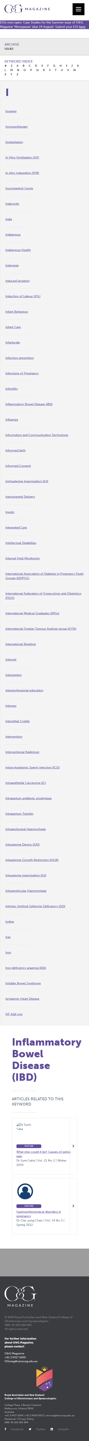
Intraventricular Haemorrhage (25, 891)
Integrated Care (16, 527)
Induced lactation (17, 281)
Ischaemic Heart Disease (22, 999)
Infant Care (13, 327)
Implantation (14, 142)
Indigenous (13, 234)
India (8, 219)
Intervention (13, 737)
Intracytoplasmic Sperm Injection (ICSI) (32, 767)
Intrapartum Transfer (19, 814)
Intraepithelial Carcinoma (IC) (25, 783)
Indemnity (12, 204)
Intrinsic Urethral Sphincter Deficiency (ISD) (35, 906)
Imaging (10, 111)
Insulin (9, 512)
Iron (8, 952)
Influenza (11, 419)
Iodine (9, 922)
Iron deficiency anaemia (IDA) (25, 968)
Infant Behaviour (16, 312)
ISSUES (9, 48)
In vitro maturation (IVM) (22, 173)
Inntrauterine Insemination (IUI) (26, 481)
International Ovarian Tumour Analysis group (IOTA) (40, 629)
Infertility (11, 389)
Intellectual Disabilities (20, 543)
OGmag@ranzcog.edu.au (21, 1361)
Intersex (10, 706)
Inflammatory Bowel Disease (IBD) (28, 404)
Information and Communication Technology (36, 435)
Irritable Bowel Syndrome (23, 983)
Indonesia (12, 265)
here (82, 27)
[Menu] (78, 9)
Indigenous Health (18, 250)
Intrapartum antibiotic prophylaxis (28, 798)
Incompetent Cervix (19, 188)
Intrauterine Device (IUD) (22, 844)
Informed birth (15, 450)
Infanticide (12, 342)
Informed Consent (18, 466)
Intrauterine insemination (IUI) (25, 875)
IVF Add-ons (13, 1014)
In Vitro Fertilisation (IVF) (22, 157)
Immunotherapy (16, 127)
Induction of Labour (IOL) (22, 296)
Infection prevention (19, 358)
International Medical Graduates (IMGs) (32, 613)
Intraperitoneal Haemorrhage (25, 829)
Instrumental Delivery (20, 497)
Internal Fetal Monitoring (22, 558)
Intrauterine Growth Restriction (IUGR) (32, 860)
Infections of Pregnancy (22, 373)
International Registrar (20, 644)
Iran (8, 937)
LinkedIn (63, 1429)
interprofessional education (24, 690)
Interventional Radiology (22, 752)
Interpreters (13, 675)
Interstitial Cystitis (17, 721)
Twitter (40, 1429)
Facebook (17, 1429)
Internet (10, 659)
